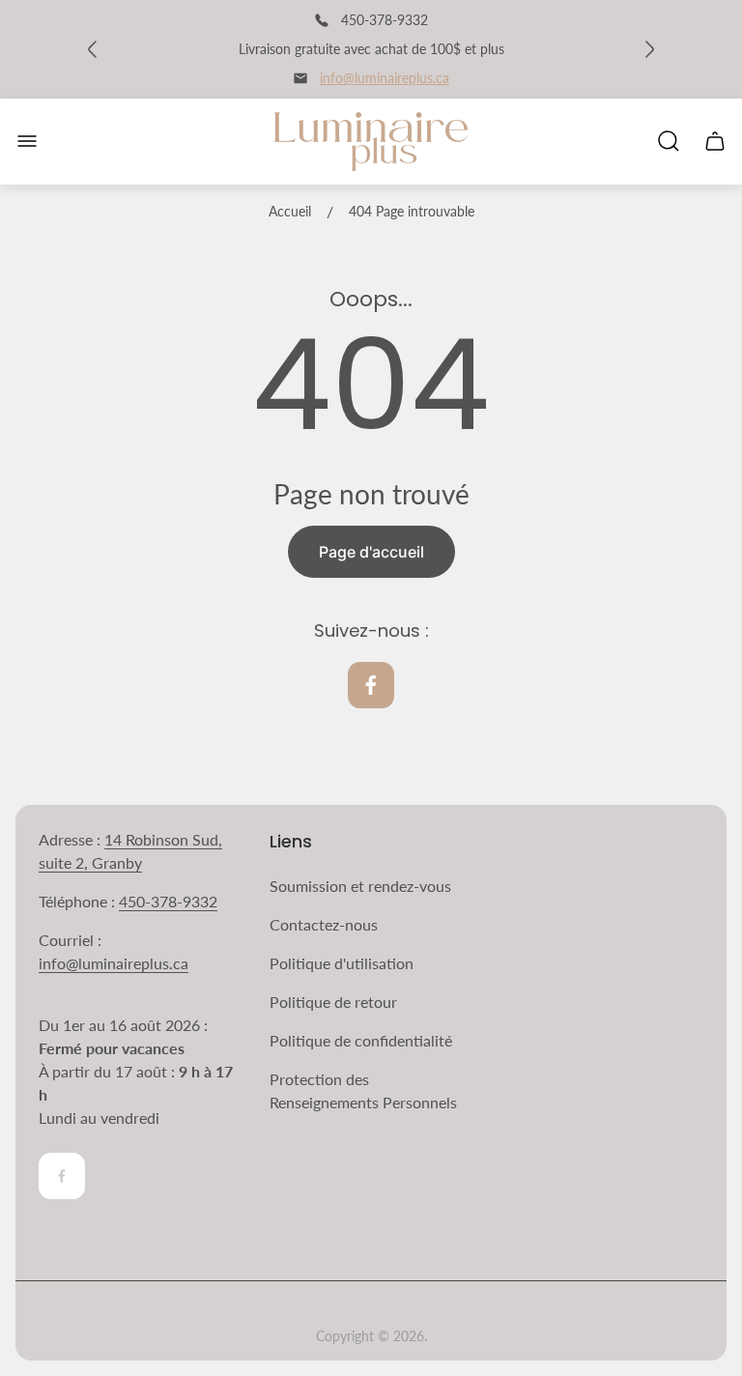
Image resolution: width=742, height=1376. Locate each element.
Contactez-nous (324, 924)
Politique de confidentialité (361, 1040)
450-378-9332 (168, 901)
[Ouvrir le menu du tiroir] (27, 141)
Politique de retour (333, 1001)
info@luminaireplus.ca (384, 78)
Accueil (290, 211)
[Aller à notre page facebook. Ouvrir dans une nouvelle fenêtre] (371, 685)
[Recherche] (668, 141)
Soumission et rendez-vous (360, 885)
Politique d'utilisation (342, 963)
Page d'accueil (371, 551)
